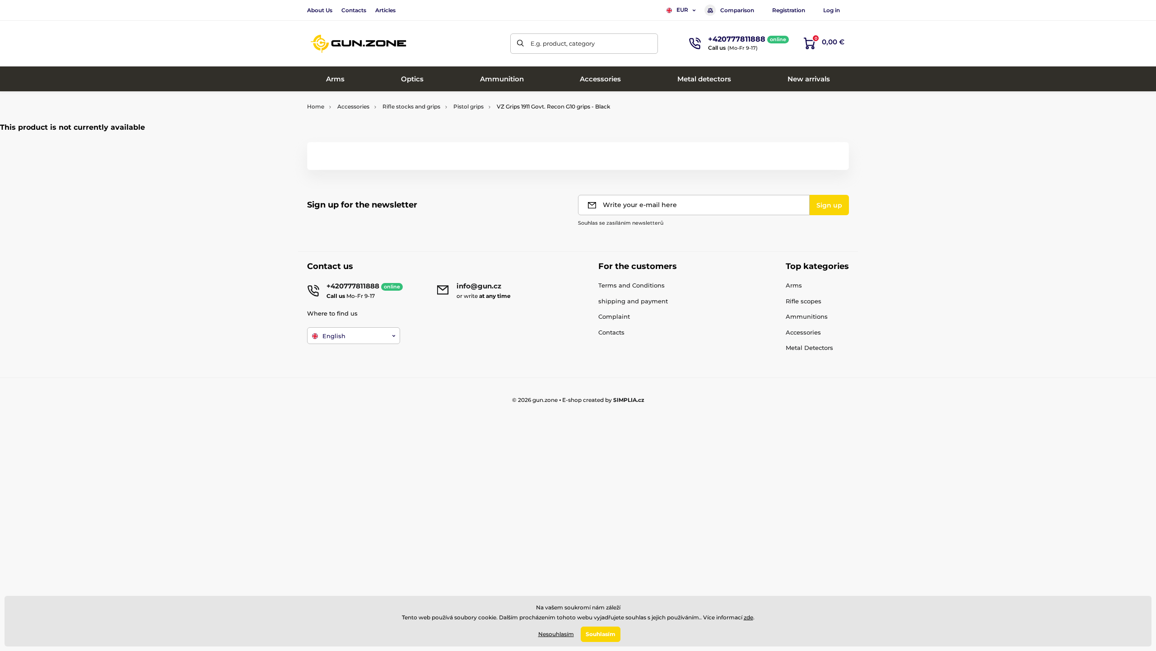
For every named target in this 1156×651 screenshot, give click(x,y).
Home (315, 106)
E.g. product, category (563, 43)
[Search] (520, 43)
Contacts (353, 10)
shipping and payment (633, 301)
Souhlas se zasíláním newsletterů (620, 223)
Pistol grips (468, 106)
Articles (385, 10)
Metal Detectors (809, 347)
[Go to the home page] (359, 43)
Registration (788, 10)
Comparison (737, 10)
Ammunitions (807, 316)
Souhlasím (600, 634)
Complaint (614, 316)
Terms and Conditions (631, 285)
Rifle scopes (803, 301)
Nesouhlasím (556, 634)
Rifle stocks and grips (411, 106)
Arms (794, 285)
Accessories (353, 106)
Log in (831, 10)
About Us (319, 10)
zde (748, 617)
